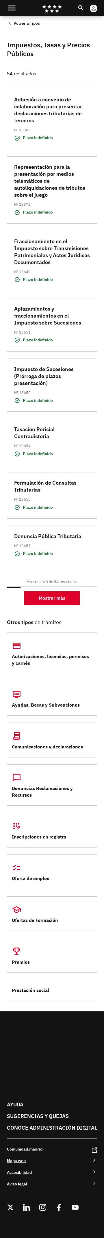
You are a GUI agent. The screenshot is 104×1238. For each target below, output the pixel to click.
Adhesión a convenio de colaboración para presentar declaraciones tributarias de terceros (48, 110)
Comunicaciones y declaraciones (47, 747)
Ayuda (15, 1104)
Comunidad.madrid (24, 1149)
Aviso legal (17, 1184)
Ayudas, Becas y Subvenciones (46, 705)
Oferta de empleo (30, 878)
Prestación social (30, 990)
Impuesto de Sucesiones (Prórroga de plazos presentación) (44, 376)
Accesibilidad (19, 1172)
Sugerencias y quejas (38, 1116)
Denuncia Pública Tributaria (47, 536)
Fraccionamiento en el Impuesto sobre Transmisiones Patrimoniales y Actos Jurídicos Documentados (52, 252)
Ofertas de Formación (35, 920)
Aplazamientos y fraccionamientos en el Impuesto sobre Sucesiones (47, 315)
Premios (21, 962)
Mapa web (16, 1160)
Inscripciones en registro (39, 837)
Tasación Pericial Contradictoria (34, 433)
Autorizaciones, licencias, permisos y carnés (50, 659)
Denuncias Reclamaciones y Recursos (42, 791)
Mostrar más (52, 598)
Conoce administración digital (52, 1127)
